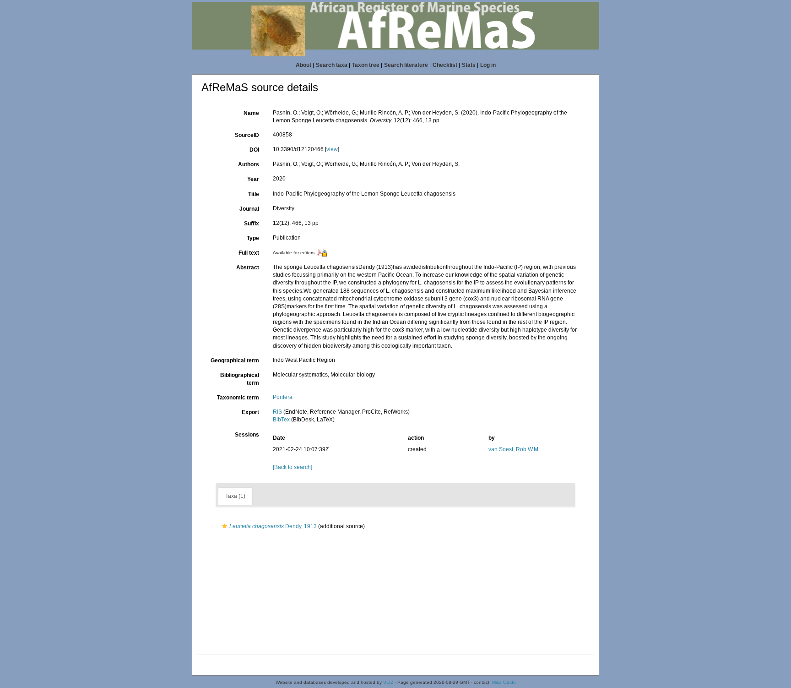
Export (250, 412)
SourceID (247, 135)
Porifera (283, 397)
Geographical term (235, 360)
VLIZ (388, 682)
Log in (488, 65)
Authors (248, 164)
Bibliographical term (239, 379)
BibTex (281, 419)
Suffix (251, 223)
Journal (249, 209)
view (332, 149)
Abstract (247, 267)
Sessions (247, 434)
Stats (469, 65)
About (303, 65)
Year (253, 179)
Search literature (406, 65)
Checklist (445, 65)
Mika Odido (504, 682)
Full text (248, 253)
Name (251, 113)
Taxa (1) (235, 496)
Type (253, 238)
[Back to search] (292, 467)
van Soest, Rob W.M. (514, 449)
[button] (224, 526)
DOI (254, 150)
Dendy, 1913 (273, 526)
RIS (277, 412)
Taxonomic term (238, 397)
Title (253, 194)
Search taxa (331, 65)
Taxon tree (365, 65)
